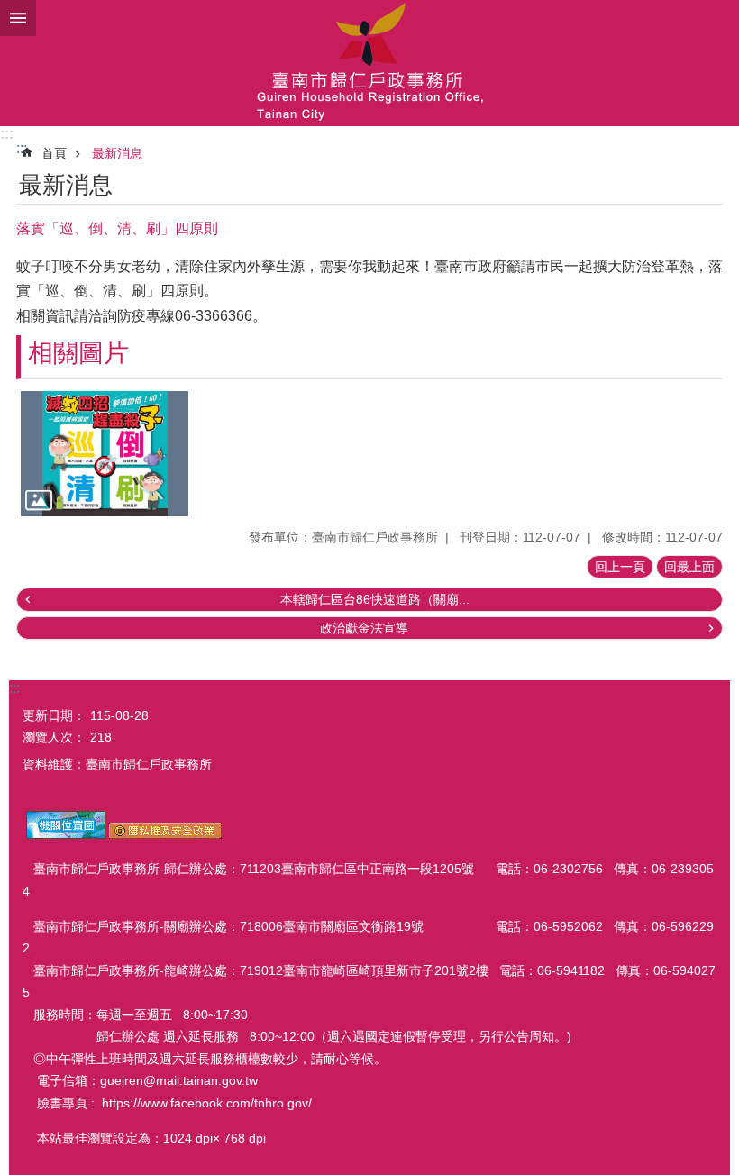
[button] (104, 454)
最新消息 (117, 153)
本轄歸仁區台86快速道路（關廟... (375, 599)
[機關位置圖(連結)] (65, 834)
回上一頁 (620, 567)
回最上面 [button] (689, 567)
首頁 (54, 153)
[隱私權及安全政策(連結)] (165, 834)
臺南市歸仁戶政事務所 (369, 63)
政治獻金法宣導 (364, 628)
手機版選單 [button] (18, 18)
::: (7, 133)
